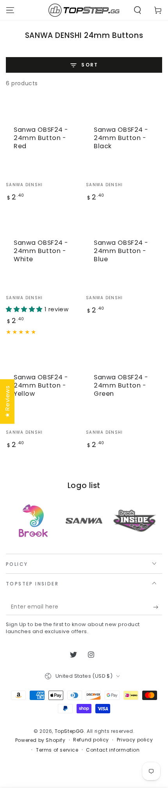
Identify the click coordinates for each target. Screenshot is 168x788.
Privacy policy (135, 740)
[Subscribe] (157, 607)
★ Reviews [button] (7, 401)
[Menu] (10, 10)
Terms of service (57, 750)
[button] (137, 10)
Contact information (112, 750)
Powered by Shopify (40, 740)
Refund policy (91, 740)
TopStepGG (69, 731)
